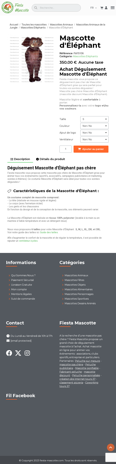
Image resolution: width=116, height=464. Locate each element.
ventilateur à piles (28, 240)
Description (22, 159)
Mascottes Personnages (79, 294)
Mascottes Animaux (76, 275)
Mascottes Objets (75, 284)
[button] (10, 58)
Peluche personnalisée (86, 375)
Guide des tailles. (49, 232)
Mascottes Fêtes (74, 280)
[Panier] (102, 8)
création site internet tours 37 (77, 379)
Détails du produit (52, 159)
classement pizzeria (71, 382)
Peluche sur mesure (87, 361)
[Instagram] (27, 353)
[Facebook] (9, 353)
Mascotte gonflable (87, 368)
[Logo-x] (18, 353)
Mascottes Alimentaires (78, 289)
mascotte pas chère (71, 364)
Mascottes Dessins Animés (80, 303)
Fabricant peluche (71, 371)
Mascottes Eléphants (85, 56)
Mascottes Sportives (77, 298)
